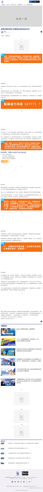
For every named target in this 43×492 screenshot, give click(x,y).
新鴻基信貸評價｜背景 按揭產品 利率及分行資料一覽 (19, 458)
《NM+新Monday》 (34, 477)
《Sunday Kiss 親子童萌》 (23, 478)
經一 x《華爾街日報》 (35, 1)
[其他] (41, 31)
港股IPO (3, 4)
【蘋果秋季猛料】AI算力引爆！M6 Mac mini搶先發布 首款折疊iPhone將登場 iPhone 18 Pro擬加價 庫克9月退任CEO (29, 381)
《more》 (16, 478)
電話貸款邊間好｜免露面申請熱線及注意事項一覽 (18, 463)
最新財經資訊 (29, 4)
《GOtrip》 (28, 477)
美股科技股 (20, 4)
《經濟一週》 (30, 478)
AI (24, 4)
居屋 (3, 35)
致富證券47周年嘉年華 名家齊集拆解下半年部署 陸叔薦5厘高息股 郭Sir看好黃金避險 (29, 350)
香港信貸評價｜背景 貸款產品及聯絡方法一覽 (17, 448)
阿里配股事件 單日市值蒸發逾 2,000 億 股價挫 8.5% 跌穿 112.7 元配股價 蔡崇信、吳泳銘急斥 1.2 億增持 (29, 360)
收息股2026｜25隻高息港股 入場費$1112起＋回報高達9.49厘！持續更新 (23, 443)
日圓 (8, 4)
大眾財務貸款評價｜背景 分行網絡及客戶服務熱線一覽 (19, 453)
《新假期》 (24, 477)
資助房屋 (7, 35)
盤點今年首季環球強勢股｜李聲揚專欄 (25, 329)
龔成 (5, 31)
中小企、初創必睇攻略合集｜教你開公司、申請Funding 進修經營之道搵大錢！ (28, 340)
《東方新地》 (12, 478)
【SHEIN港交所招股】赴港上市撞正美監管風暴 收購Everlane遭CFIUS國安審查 (29, 370)
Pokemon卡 (13, 4)
